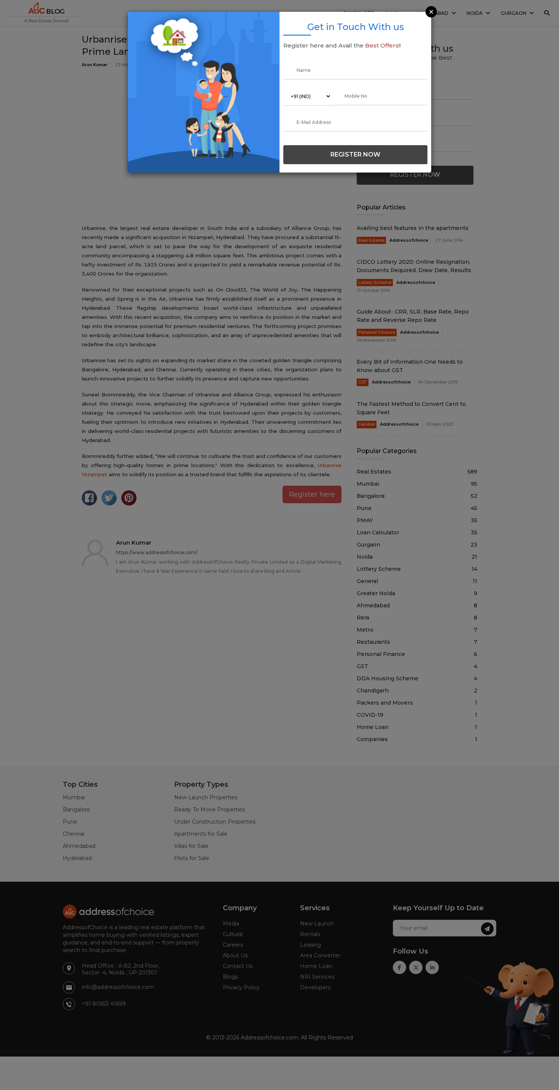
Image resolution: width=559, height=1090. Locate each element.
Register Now (355, 154)
